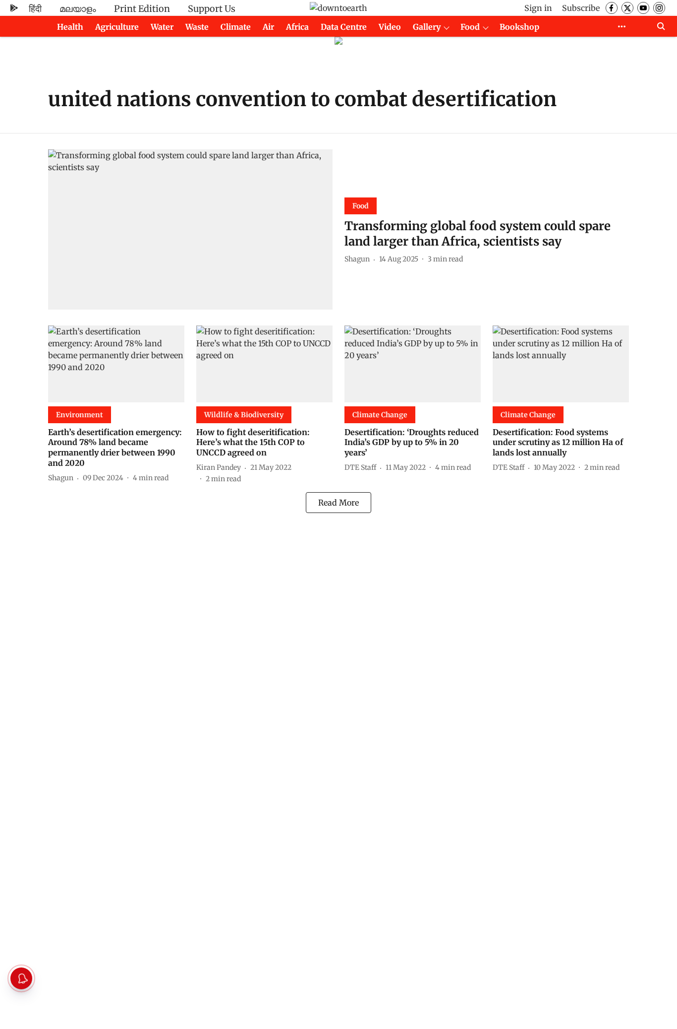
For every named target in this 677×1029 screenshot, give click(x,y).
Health (70, 27)
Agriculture (117, 27)
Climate (236, 27)
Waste (197, 27)
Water (162, 27)
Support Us (211, 8)
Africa (297, 27)
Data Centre (344, 27)
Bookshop (519, 27)
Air (268, 27)
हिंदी (35, 8)
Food (470, 27)
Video (390, 27)
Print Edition (142, 8)
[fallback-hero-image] (190, 229)
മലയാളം (77, 8)
